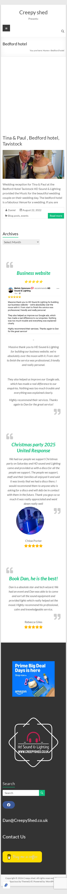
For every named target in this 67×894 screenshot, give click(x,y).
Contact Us (14, 836)
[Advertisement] (33, 92)
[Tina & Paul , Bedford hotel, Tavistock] (33, 151)
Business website (33, 273)
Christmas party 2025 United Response (33, 447)
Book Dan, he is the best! (33, 578)
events (24, 215)
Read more (56, 215)
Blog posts (14, 215)
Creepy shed (33, 12)
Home (46, 50)
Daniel (12, 210)
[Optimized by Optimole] (6, 885)
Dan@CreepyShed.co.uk (25, 820)
